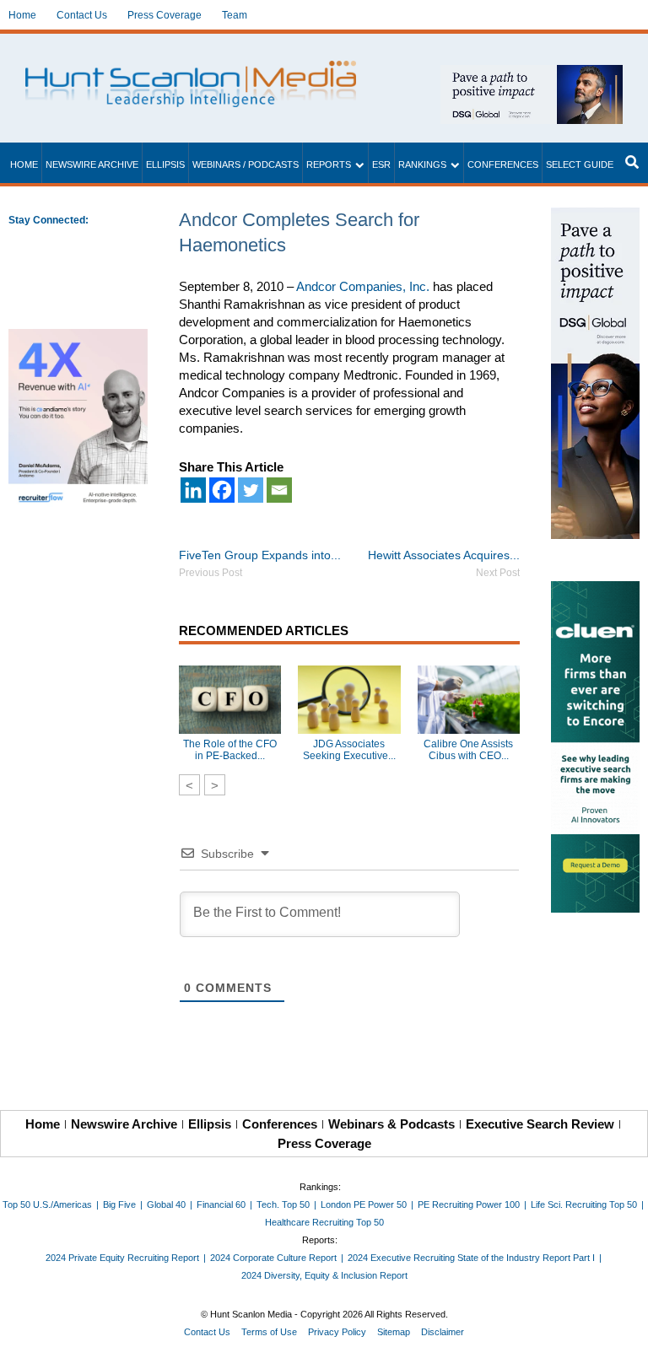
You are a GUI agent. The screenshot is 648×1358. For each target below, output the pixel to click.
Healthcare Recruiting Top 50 (324, 1222)
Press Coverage (164, 15)
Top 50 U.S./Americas (47, 1204)
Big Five (119, 1204)
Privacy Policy (337, 1332)
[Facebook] (222, 490)
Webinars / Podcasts (245, 164)
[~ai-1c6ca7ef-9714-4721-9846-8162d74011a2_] (531, 74)
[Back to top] (624, 1334)
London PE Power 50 (364, 1204)
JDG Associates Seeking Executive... (349, 750)
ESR (381, 164)
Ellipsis (165, 164)
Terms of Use (269, 1332)
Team (234, 15)
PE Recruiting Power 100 (469, 1204)
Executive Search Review (540, 1124)
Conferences (502, 164)
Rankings (422, 164)
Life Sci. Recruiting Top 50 (584, 1204)
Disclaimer (442, 1332)
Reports (328, 164)
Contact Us (82, 15)
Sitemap (393, 1332)
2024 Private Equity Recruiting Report (122, 1258)
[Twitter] (250, 490)
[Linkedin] (193, 490)
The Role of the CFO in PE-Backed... (230, 750)
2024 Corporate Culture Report (273, 1258)
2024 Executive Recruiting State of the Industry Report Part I (471, 1258)
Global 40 (166, 1204)
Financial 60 (221, 1204)
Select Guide (579, 164)
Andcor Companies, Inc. (362, 286)
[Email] (279, 490)
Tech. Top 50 (283, 1204)
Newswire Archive (92, 164)
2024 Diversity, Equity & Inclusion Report (324, 1275)
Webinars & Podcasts (391, 1124)
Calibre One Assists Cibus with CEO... (468, 750)
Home (22, 15)
